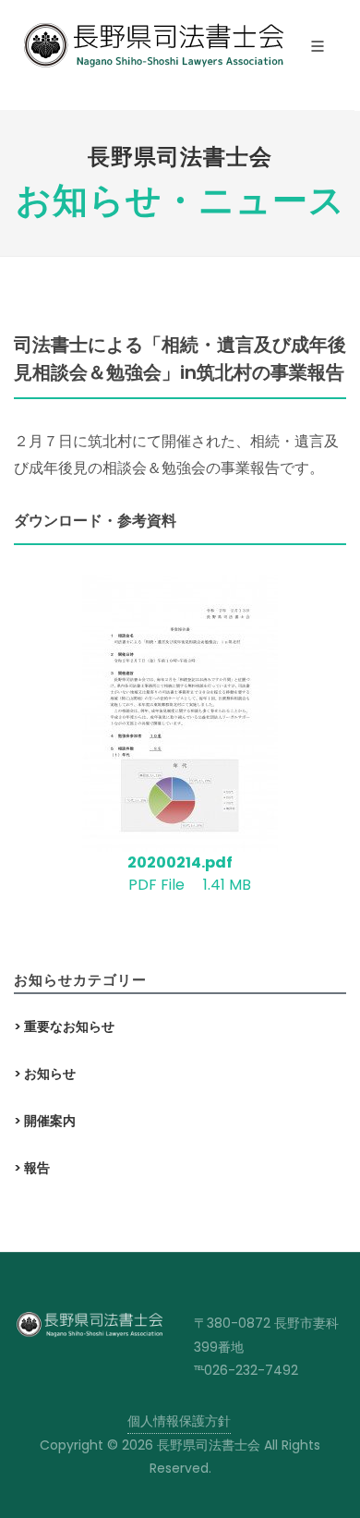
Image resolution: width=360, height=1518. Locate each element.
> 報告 (32, 1168)
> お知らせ (45, 1073)
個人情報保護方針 (179, 1421)
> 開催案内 (45, 1120)
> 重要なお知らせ (64, 1026)
